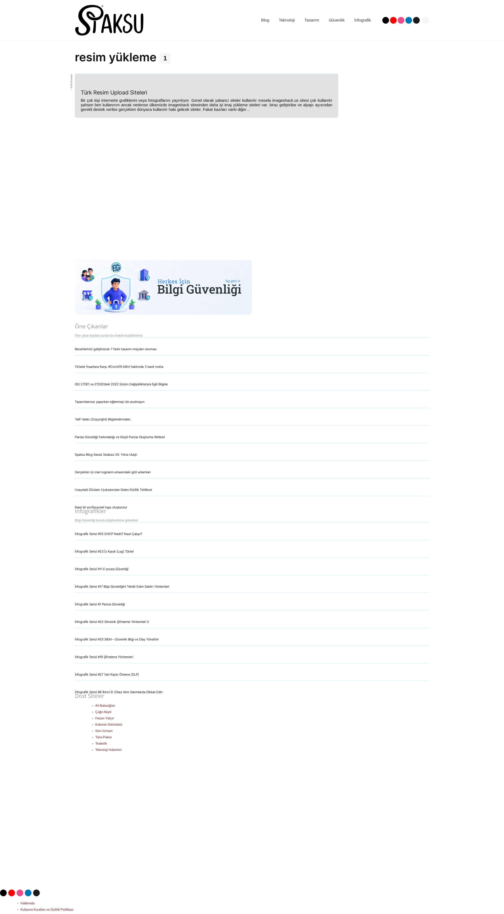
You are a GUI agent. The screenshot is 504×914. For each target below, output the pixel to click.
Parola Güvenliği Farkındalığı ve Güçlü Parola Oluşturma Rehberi (120, 437)
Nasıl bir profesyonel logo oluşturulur (101, 507)
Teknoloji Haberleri (108, 750)
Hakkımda (27, 903)
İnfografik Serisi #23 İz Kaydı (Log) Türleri (104, 551)
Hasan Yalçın (104, 718)
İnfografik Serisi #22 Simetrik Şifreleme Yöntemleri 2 (112, 622)
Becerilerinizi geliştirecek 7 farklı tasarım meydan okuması (116, 349)
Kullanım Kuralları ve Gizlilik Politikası (46, 909)
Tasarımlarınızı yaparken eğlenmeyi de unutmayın (109, 402)
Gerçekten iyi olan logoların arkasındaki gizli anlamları (113, 472)
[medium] (416, 20)
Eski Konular (71, 81)
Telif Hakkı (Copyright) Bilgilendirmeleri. (103, 419)
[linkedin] (408, 20)
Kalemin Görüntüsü (108, 724)
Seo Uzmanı (104, 731)
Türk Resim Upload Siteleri (114, 92)
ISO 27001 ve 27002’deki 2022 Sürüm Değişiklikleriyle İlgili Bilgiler (121, 384)
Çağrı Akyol (103, 712)
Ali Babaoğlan (105, 705)
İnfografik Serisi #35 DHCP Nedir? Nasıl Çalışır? (108, 534)
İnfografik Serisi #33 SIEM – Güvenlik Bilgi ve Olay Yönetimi (117, 639)
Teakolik (101, 743)
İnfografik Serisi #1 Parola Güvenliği (100, 604)
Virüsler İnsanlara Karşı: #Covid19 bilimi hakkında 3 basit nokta (119, 367)
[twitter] (385, 20)
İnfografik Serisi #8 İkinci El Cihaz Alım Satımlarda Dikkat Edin (118, 692)
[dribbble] (401, 20)
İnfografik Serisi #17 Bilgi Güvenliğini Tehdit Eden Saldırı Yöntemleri (122, 586)
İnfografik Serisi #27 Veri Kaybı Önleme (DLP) (107, 674)
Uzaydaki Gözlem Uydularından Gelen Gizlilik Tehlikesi (113, 490)
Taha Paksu (103, 737)
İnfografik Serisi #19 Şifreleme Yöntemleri (104, 657)
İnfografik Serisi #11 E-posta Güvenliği (101, 569)
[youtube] (393, 20)
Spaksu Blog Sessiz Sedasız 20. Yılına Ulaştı (106, 455)
